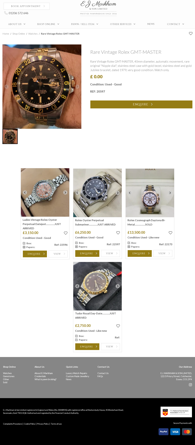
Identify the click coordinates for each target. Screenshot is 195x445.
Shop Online (18, 33)
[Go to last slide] (25, 192)
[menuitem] (10, 136)
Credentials (40, 376)
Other (6, 379)
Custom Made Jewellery (77, 376)
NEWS (150, 24)
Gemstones (8, 376)
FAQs (100, 376)
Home (5, 33)
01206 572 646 (18, 13)
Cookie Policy (29, 424)
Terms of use (56, 424)
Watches (33, 33)
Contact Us (103, 373)
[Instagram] (190, 385)
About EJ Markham (44, 373)
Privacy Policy (43, 424)
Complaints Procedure (12, 424)
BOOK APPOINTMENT (26, 6)
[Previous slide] (6, 87)
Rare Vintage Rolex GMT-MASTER (60, 33)
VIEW (57, 254)
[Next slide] (77, 87)
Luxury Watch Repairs (76, 373)
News (68, 379)
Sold (5, 382)
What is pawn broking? (46, 379)
